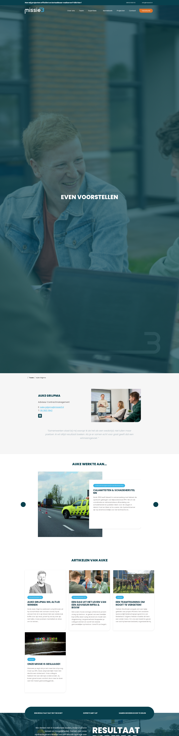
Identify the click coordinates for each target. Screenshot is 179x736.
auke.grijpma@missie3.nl (52, 407)
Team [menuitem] (81, 10)
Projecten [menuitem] (121, 10)
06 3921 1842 (46, 410)
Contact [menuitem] (132, 10)
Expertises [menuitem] (92, 10)
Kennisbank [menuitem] (107, 10)
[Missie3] (34, 10)
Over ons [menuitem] (71, 10)
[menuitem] (129, 2)
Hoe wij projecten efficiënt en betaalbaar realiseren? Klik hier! (53, 2)
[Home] (26, 378)
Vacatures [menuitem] (146, 10)
